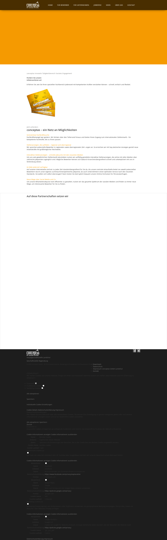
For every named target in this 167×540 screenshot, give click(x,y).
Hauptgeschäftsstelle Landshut (38, 357)
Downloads (97, 364)
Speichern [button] (30, 399)
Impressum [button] (59, 410)
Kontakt (131, 5)
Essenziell (31, 383)
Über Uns (119, 5)
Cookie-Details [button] (32, 410)
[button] (52, 434)
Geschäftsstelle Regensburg (37, 361)
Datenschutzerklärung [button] (46, 410)
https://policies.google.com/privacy (58, 491)
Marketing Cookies (34, 388)
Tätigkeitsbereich (48, 73)
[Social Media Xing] (138, 351)
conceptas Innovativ (34, 73)
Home (50, 5)
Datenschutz (97, 366)
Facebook (48, 466)
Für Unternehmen (81, 5)
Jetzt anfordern (32, 127)
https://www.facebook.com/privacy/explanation (63, 474)
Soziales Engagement (64, 73)
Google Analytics (51, 519)
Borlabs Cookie (45, 437)
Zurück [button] (29, 424)
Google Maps (50, 483)
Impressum (48, 539)
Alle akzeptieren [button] (33, 394)
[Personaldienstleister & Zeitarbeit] (36, 5)
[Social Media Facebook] (134, 351)
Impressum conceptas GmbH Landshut (108, 369)
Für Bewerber (63, 5)
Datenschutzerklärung (35, 539)
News (108, 5)
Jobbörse (97, 5)
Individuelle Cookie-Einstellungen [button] (39, 404)
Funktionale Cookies (34, 386)
